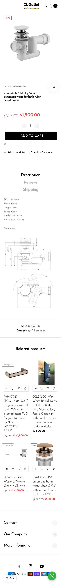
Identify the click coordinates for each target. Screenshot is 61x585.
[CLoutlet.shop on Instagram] (30, 566)
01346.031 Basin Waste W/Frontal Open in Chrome (15, 481)
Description (30, 175)
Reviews (30, 182)
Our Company (15, 534)
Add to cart (42, 388)
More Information (18, 545)
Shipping (30, 190)
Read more (13, 388)
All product (38, 330)
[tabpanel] (30, 42)
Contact (10, 523)
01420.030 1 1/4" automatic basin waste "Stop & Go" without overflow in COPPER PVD (44, 486)
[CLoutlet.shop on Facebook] (19, 566)
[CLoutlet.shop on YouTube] (42, 566)
